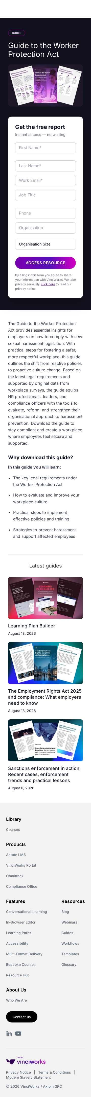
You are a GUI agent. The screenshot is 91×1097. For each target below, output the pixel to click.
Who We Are (16, 1000)
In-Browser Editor (20, 922)
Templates (70, 954)
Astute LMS (16, 855)
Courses (13, 829)
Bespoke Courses (21, 964)
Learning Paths (18, 933)
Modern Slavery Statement (28, 1077)
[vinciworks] (9, 1034)
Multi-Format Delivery (24, 954)
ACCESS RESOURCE (45, 262)
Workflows (70, 943)
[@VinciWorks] (18, 1034)
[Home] (30, 10)
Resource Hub (18, 975)
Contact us (22, 1017)
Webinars (69, 922)
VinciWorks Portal (21, 865)
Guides (67, 933)
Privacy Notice (18, 1072)
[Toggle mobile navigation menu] (78, 10)
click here (48, 284)
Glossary (68, 964)
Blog (65, 911)
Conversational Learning (26, 911)
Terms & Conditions (54, 1072)
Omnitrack (15, 876)
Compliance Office (21, 886)
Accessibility (17, 943)
